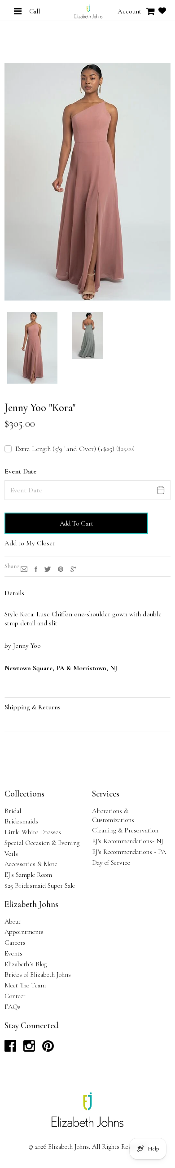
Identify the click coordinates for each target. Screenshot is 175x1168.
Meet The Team (25, 985)
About (12, 921)
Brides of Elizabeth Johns (37, 974)
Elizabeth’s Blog (25, 964)
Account (129, 11)
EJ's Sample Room (28, 875)
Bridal (12, 811)
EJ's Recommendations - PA (129, 852)
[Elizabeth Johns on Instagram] (29, 1048)
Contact (15, 996)
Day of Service (111, 862)
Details (14, 593)
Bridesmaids (21, 821)
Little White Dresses (32, 832)
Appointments (24, 932)
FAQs (12, 1007)
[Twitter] (47, 568)
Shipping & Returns (33, 707)
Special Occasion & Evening (41, 843)
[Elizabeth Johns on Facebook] (10, 1048)
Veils (11, 853)
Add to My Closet (29, 543)
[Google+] (73, 568)
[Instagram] (24, 568)
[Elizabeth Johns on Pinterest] (48, 1048)
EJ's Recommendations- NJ (127, 841)
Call (34, 11)
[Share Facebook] (36, 568)
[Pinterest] (60, 568)
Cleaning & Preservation (125, 830)
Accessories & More (30, 864)
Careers (15, 942)
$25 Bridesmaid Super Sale (39, 885)
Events (13, 953)
